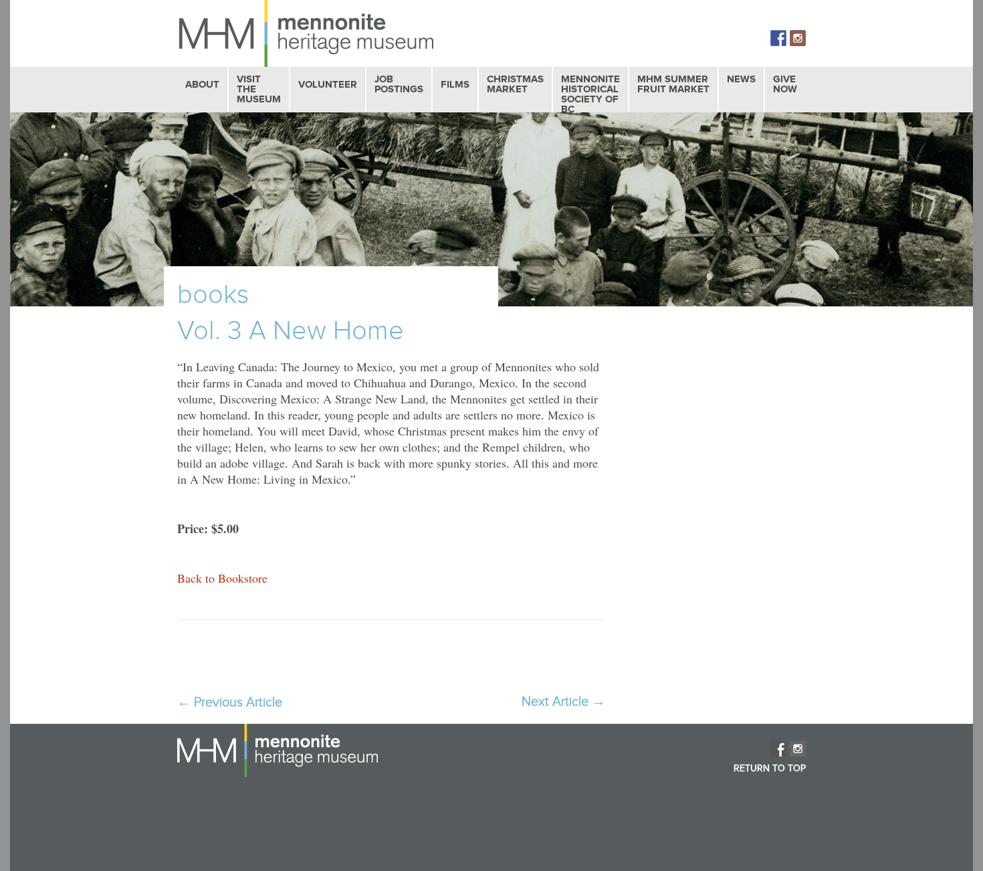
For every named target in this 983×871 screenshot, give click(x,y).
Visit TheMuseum (259, 89)
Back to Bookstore (222, 578)
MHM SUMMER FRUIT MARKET (673, 84)
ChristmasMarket (515, 84)
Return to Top (770, 768)
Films (455, 85)
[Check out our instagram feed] (798, 38)
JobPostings (398, 84)
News (741, 79)
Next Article (563, 702)
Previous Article (229, 702)
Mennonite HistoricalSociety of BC (590, 94)
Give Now (785, 84)
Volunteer (327, 85)
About (202, 85)
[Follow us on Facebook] (778, 38)
